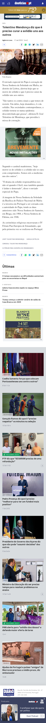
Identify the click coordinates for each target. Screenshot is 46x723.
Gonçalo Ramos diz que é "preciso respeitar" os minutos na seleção (19, 420)
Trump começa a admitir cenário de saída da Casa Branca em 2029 (21, 300)
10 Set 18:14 (6, 425)
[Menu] (3, 3)
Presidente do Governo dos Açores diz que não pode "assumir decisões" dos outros (21, 544)
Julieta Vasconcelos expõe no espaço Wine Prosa (20, 289)
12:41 (4, 634)
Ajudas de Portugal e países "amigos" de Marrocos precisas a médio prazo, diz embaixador (22, 670)
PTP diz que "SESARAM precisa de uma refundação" (21, 460)
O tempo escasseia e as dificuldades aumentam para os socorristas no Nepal (23, 277)
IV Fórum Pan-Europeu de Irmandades (17, 248)
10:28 (4, 677)
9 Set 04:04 (6, 551)
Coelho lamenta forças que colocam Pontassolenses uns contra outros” (20, 380)
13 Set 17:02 (6, 465)
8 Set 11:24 (6, 385)
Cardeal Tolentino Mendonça (14, 243)
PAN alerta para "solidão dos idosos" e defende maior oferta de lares (21, 628)
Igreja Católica (33, 239)
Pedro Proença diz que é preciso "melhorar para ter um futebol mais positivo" (20, 501)
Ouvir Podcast (32, 716)
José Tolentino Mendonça (13, 239)
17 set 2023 (21, 40)
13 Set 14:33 (6, 594)
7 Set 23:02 (6, 508)
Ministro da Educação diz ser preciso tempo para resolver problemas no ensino (20, 587)
